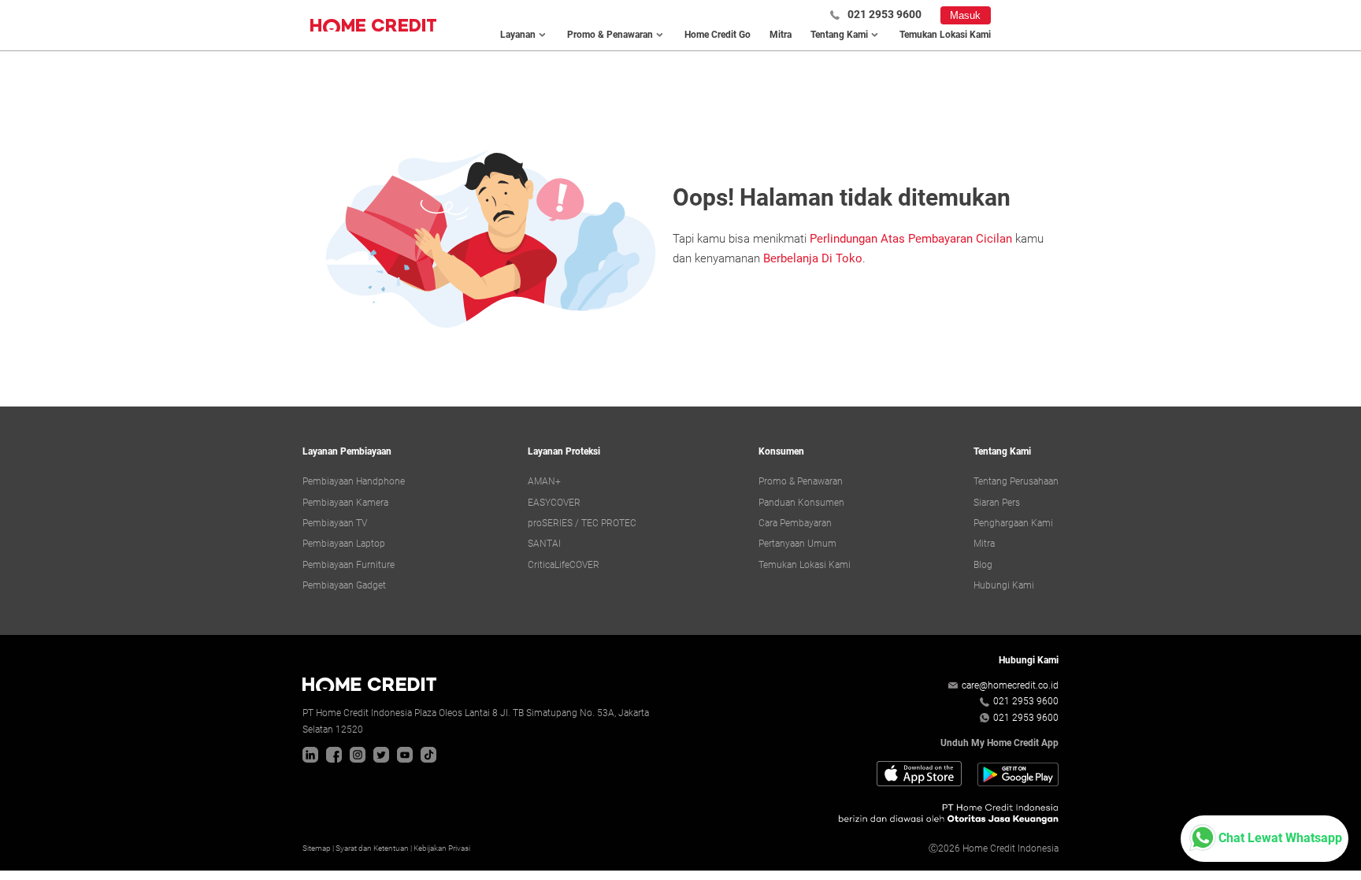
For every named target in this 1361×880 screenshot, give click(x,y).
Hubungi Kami (1003, 585)
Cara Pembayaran (795, 523)
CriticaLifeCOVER (563, 564)
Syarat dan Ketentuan (372, 848)
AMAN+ (544, 481)
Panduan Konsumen (801, 502)
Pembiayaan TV (334, 523)
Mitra (781, 34)
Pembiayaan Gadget (344, 585)
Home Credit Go (717, 34)
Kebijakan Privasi (441, 848)
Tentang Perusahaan (1016, 481)
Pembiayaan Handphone (353, 481)
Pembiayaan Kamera (345, 502)
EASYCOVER (554, 502)
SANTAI (544, 543)
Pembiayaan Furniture (348, 564)
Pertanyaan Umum (797, 543)
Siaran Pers (996, 502)
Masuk (965, 15)
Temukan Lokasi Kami (945, 34)
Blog (982, 564)
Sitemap (316, 848)
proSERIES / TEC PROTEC (582, 523)
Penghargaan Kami (1013, 523)
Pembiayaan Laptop (343, 543)
